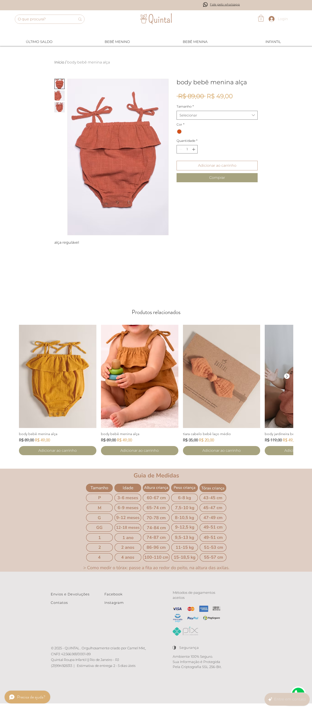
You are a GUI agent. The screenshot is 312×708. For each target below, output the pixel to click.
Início (59, 62)
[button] (261, 18)
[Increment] (194, 149)
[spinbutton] (187, 149)
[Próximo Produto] (287, 376)
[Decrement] (180, 149)
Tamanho (185, 106)
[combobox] (217, 115)
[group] (156, 390)
